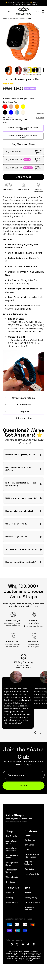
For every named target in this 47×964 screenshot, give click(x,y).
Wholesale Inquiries (29, 908)
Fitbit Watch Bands (11, 870)
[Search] (9, 11)
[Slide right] (40, 732)
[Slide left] (35, 732)
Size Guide (40, 117)
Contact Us (29, 840)
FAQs (26, 849)
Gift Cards (10, 882)
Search (27, 892)
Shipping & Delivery (29, 862)
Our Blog (9, 897)
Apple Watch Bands (11, 842)
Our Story (10, 892)
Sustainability (12, 902)
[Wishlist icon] (37, 11)
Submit (23, 785)
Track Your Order (32, 873)
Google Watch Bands (12, 856)
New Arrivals (11, 836)
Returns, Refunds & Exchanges (32, 855)
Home (5, 18)
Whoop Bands (12, 877)
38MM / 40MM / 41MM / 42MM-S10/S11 (23, 128)
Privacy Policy (30, 897)
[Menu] (4, 11)
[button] (9, 83)
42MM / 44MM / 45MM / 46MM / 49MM (23, 136)
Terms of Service (32, 902)
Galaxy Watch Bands (12, 863)
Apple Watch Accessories (11, 849)
